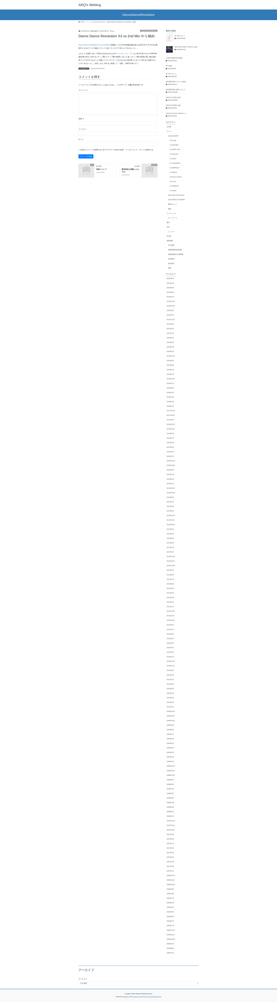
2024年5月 (170, 292)
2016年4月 (170, 447)
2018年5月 (170, 388)
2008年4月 (170, 802)
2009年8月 (170, 730)
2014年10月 (171, 493)
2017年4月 (170, 420)
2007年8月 (170, 839)
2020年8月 (170, 342)
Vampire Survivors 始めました (176, 113)
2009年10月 (171, 720)
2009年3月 (170, 752)
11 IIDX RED (174, 145)
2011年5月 (170, 638)
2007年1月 (170, 871)
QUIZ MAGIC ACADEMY (176, 199)
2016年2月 (170, 452)
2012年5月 (170, 588)
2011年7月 (170, 629)
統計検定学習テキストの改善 (176, 81)
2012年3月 (170, 597)
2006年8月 (170, 894)
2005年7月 (170, 953)
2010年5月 (170, 689)
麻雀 (169, 209)
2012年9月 (170, 570)
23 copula (173, 190)
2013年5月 (170, 534)
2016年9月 (170, 433)
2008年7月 (170, 789)
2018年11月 (171, 379)
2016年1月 (170, 456)
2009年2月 (170, 757)
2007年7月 (170, 843)
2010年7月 (170, 679)
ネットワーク (172, 218)
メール (82, 129)
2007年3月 (170, 862)
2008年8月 (170, 784)
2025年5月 (170, 278)
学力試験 (171, 245)
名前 (81, 119)
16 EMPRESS (174, 168)
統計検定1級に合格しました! (175, 89)
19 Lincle (173, 181)
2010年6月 (170, 684)
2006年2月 (170, 921)
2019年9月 (170, 360)
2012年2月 (170, 602)
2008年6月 (170, 793)
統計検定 (171, 263)
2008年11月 (171, 771)
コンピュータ (171, 213)
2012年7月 (170, 579)
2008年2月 (170, 811)
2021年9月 (170, 324)
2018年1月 (170, 406)
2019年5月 (170, 365)
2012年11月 (171, 561)
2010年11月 (171, 666)
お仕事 (169, 127)
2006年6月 (170, 903)
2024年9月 (170, 283)
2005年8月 (170, 948)
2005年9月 (170, 944)
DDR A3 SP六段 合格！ (174, 97)
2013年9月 (170, 529)
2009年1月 (170, 761)
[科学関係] (149, 168)
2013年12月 (171, 515)
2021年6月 (170, 328)
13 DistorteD (174, 154)
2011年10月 (171, 620)
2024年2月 (170, 297)
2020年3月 (170, 347)
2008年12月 (171, 766)
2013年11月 (171, 520)
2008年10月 (171, 775)
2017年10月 (171, 415)
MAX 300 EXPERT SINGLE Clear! (186, 47)
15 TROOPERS (175, 163)
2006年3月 (170, 916)
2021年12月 (171, 319)
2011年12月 (171, 611)
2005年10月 (171, 939)
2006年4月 (170, 912)
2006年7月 (170, 898)
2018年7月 (170, 383)
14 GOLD (173, 158)
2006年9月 (170, 889)
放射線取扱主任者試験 (175, 254)
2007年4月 (170, 857)
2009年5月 (170, 743)
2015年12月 (171, 461)
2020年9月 (170, 338)
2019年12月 (171, 356)
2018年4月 (170, 392)
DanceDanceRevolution (148, 31)
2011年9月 (170, 625)
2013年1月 (170, 552)
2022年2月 (170, 315)
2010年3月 (170, 698)
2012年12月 (171, 556)
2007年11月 (171, 825)
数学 (168, 222)
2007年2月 (170, 866)
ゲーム (169, 131)
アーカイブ (82, 979)
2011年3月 (170, 647)
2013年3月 (170, 543)
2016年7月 (170, 438)
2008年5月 (170, 798)
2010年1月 (170, 707)
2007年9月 (170, 834)
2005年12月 (171, 930)
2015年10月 (171, 465)
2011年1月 (170, 657)
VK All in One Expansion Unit (152, 996)
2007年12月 (171, 821)
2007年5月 (170, 852)
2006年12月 (171, 875)
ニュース (171, 231)
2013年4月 (170, 538)
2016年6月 (170, 442)
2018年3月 (170, 397)
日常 (168, 227)
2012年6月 (170, 584)
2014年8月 (170, 497)
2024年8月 (170, 288)
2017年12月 (171, 411)
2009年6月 (170, 739)
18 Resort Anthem (176, 177)
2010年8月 (170, 675)
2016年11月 (171, 429)
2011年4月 (170, 643)
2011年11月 (170, 616)
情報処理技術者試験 (175, 250)
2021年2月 (170, 333)
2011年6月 (170, 634)
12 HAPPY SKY (175, 149)
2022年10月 (171, 306)
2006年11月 (171, 880)
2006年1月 (170, 925)
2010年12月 (171, 661)
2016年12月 (171, 424)
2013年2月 (170, 547)
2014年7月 (170, 502)
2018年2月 (170, 401)
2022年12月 (171, 301)
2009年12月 (171, 711)
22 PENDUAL (174, 186)
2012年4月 (170, 593)
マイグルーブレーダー (125, 53)
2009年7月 (170, 734)
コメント (83, 90)
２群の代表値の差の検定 (174, 58)
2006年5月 (170, 907)
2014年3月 (170, 511)
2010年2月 (170, 702)
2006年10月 (171, 884)
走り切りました (180, 36)
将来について (101, 169)
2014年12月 (171, 488)
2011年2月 (170, 652)
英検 (169, 268)
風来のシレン (172, 204)
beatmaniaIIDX (173, 136)
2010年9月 (170, 670)
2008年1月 (170, 816)
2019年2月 (170, 370)
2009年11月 (171, 716)
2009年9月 (170, 725)
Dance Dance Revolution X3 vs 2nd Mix (93, 45)
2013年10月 (171, 524)
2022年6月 (170, 310)
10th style (173, 140)
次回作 (119, 45)
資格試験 (170, 240)
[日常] (86, 168)
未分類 (169, 236)
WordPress (126, 996)
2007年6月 (170, 848)
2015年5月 (170, 479)
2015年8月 (170, 470)
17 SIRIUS (173, 172)
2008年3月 (170, 807)
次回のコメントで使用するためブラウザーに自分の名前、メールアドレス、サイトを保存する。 (117, 150)
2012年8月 (170, 575)
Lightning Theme (138, 996)
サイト (81, 139)
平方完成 (169, 66)
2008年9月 (170, 780)
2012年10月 (171, 565)
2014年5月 (170, 506)
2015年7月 (170, 474)
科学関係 (171, 259)
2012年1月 (170, 606)
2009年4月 (170, 748)
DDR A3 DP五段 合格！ (174, 105)
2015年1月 (170, 483)
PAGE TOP (269, 970)
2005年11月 (171, 935)
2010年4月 (170, 693)
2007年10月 (171, 830)
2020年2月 (170, 351)
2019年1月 (170, 374)
